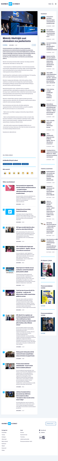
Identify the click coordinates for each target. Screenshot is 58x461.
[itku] (14, 173)
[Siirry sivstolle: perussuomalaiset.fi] (47, 437)
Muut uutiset (5, 441)
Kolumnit (4, 448)
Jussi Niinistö (25, 164)
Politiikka (5, 45)
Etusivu (22, 432)
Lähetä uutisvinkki (24, 439)
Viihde (3, 450)
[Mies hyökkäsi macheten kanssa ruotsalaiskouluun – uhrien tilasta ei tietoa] (43, 34)
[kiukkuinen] (18, 173)
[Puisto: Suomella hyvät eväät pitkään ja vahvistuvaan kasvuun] (43, 125)
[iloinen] (9, 173)
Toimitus (22, 437)
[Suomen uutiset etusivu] (10, 4)
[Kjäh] (32, 173)
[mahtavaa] (23, 173)
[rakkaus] (27, 173)
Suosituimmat (23, 434)
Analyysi (4, 437)
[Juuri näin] (5, 173)
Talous (3, 434)
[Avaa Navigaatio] (56, 4)
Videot (3, 446)
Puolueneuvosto (17, 164)
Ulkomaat (4, 439)
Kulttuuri (4, 443)
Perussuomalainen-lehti (26, 441)
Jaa (33, 45)
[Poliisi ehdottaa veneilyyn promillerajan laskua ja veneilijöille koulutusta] (43, 94)
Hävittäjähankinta (7, 164)
